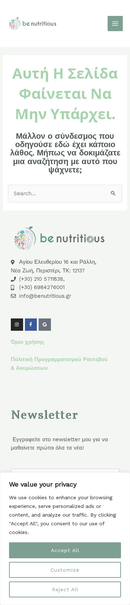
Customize (65, 570)
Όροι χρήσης (27, 342)
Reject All (65, 589)
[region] (65, 538)
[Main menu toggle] (115, 23)
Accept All (65, 550)
